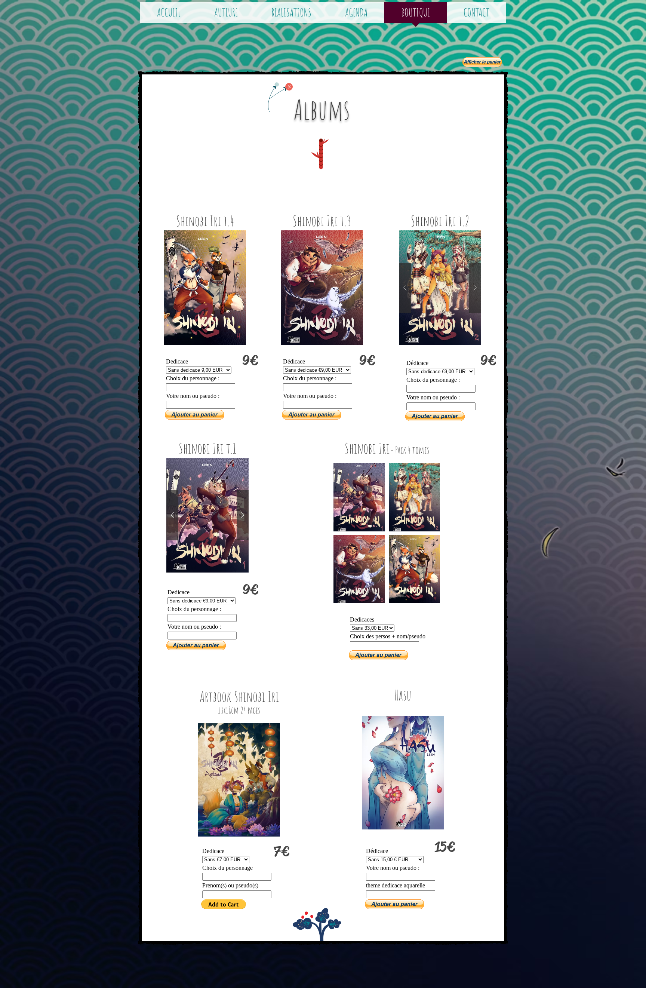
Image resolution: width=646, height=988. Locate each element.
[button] (205, 287)
